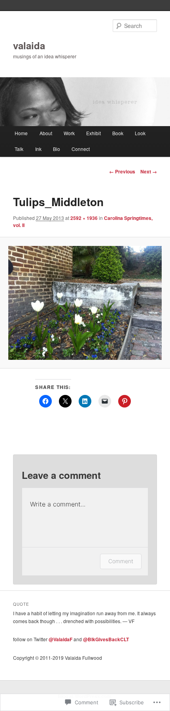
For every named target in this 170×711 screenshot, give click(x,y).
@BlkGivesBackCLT (106, 639)
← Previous (122, 171)
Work (69, 133)
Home (21, 133)
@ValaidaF (60, 639)
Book (117, 133)
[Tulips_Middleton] (84, 303)
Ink (38, 148)
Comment (120, 561)
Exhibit (93, 133)
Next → (148, 171)
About (46, 133)
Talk (19, 148)
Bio (56, 148)
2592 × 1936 (84, 217)
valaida (29, 45)
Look (140, 133)
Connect (81, 148)
